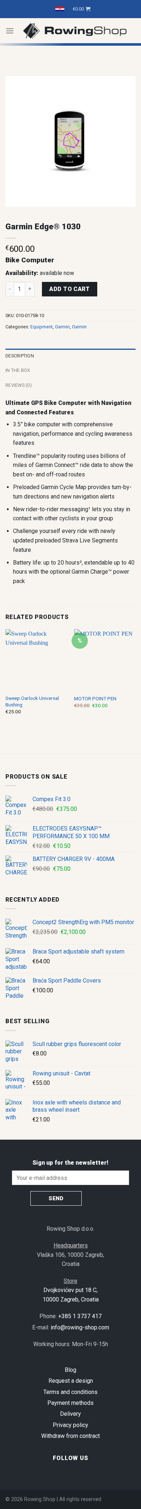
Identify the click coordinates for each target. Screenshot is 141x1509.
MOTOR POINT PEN (95, 698)
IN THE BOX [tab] (17, 370)
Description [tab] (19, 355)
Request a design (70, 1380)
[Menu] (9, 31)
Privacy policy (70, 1425)
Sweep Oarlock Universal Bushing (32, 701)
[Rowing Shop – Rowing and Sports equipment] (75, 30)
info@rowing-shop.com (80, 1327)
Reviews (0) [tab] (18, 385)
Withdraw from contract (70, 1435)
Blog (70, 1369)
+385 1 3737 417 (80, 1316)
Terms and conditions (70, 1392)
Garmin (62, 326)
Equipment (41, 326)
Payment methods (70, 1402)
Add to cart (69, 289)
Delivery (70, 1413)
